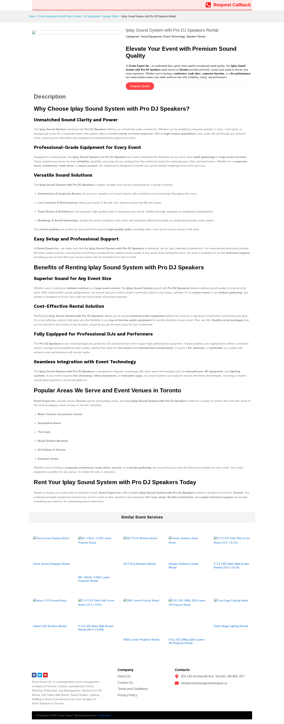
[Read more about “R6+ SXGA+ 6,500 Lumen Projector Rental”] (92, 571)
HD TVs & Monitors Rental (139, 563)
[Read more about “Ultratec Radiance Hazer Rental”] (182, 557)
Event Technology (174, 36)
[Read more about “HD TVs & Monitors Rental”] (137, 557)
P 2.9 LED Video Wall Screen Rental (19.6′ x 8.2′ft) (231, 565)
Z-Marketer (104, 715)
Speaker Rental (195, 36)
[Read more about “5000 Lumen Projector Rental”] (137, 633)
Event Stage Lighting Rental (231, 626)
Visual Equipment (151, 36)
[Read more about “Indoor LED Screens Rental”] (47, 619)
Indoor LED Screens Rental (49, 626)
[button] (228, 557)
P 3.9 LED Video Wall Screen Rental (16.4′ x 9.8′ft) (96, 628)
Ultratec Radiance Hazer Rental (184, 565)
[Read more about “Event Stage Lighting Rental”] (228, 619)
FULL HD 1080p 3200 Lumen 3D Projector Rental (187, 641)
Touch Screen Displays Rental (51, 563)
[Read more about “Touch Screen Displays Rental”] (47, 557)
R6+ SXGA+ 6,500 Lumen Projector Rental (94, 579)
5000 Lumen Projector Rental (141, 639)
